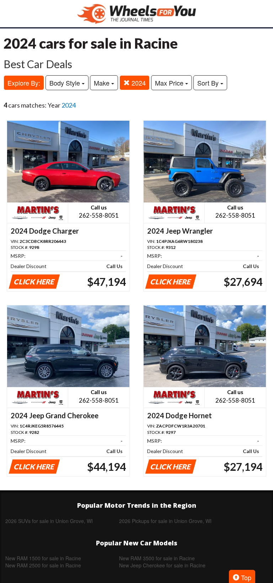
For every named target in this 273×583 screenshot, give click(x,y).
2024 (138, 82)
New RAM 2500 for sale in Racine (43, 565)
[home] (136, 13)
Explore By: (23, 82)
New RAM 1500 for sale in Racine (43, 558)
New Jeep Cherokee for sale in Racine (162, 565)
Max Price (170, 82)
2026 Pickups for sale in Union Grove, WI (165, 520)
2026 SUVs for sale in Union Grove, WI (49, 520)
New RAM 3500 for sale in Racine (157, 558)
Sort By (208, 82)
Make (102, 82)
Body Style (65, 82)
